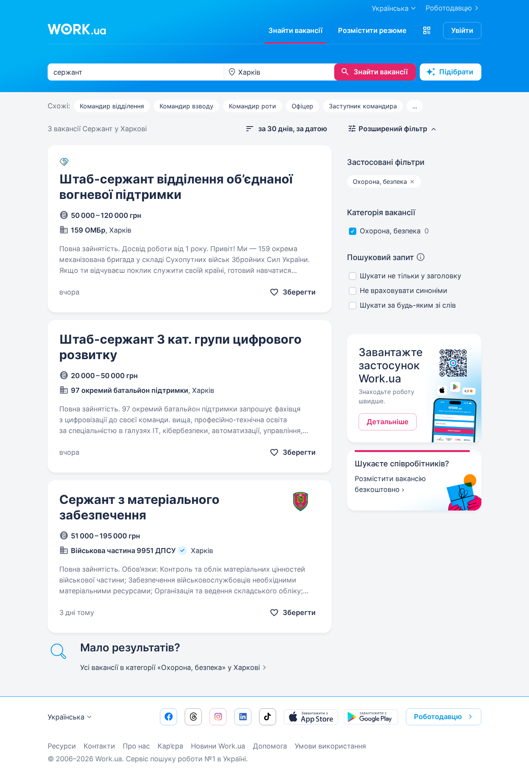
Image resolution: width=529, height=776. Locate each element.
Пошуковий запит (380, 257)
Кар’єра (170, 746)
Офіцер (302, 106)
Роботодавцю (449, 8)
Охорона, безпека (390, 231)
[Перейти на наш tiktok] (267, 716)
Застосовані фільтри (385, 162)
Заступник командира (363, 106)
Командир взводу (186, 106)
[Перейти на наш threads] (193, 716)
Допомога (270, 746)
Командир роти (252, 106)
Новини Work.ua (218, 746)
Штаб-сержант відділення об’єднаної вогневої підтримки (176, 186)
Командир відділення (112, 106)
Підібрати (456, 72)
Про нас (136, 746)
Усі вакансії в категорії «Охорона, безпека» (170, 667)
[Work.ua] (77, 29)
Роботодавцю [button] (438, 717)
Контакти (99, 746)
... (414, 106)
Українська (66, 717)
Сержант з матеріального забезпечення (139, 507)
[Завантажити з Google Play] (371, 716)
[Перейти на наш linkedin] (242, 716)
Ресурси (62, 746)
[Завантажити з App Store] (311, 716)
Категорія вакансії (381, 212)
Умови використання (330, 746)
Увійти (462, 30)
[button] (426, 30)
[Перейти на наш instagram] (218, 716)
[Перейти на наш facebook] (168, 716)
